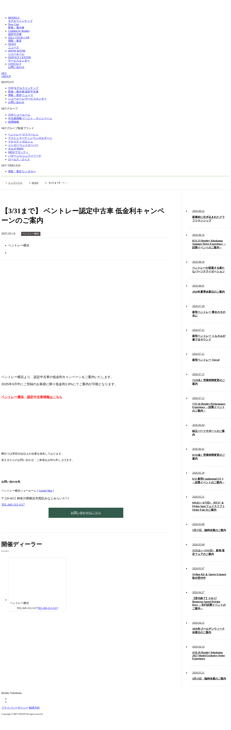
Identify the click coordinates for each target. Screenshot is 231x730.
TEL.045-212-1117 (13, 504)
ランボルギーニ (42, 138)
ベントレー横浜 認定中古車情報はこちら (31, 397)
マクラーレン (30, 134)
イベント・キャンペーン (37, 118)
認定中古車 (32, 91)
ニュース (27, 95)
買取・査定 (15, 95)
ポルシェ (27, 141)
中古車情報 (15, 118)
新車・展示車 (16, 91)
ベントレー (15, 134)
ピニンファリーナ (30, 155)
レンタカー (29, 171)
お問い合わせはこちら (86, 512)
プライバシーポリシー (14, 707)
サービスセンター (36, 98)
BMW (20, 148)
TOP (10, 88)
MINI (11, 152)
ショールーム (16, 98)
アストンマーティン (20, 138)
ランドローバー (29, 145)
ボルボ (12, 148)
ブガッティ (21, 152)
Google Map (45, 490)
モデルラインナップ (26, 88)
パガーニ (13, 155)
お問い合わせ (16, 102)
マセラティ (15, 141)
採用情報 (13, 121)
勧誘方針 (34, 707)
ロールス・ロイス (19, 159)
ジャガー (13, 145)
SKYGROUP (6, 75)
